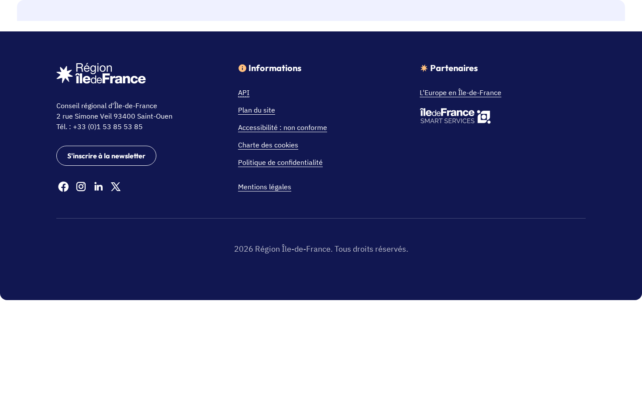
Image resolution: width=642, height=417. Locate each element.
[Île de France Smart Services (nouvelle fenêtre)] (455, 117)
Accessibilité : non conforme (282, 127)
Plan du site (256, 110)
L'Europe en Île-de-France (460, 92)
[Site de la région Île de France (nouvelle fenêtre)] (101, 74)
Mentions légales (264, 186)
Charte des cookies (268, 144)
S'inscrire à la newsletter (106, 155)
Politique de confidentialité (280, 162)
